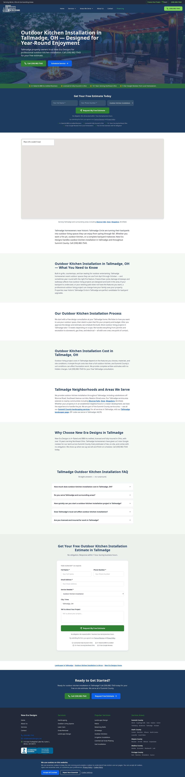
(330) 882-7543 (174, 9)
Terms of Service (99, 119)
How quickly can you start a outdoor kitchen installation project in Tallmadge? (87, 503)
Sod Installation (100, 744)
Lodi (154, 748)
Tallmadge (149, 726)
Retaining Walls (100, 727)
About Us (100, 9)
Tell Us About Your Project (70, 609)
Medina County (137, 746)
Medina (133, 748)
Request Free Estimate (104, 696)
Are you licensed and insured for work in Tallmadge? (76, 520)
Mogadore (115, 222)
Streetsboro (145, 755)
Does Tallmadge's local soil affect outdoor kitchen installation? (81, 512)
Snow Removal (63, 730)
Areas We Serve (85, 9)
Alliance (146, 732)
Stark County (136, 730)
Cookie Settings (86, 772)
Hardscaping (62, 720)
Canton (133, 732)
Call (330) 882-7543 (35, 63)
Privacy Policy (111, 119)
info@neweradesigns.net (33, 738)
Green (158, 723)
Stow (109, 222)
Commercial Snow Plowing (104, 741)
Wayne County (136, 739)
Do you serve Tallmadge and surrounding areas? (74, 495)
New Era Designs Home (113, 665)
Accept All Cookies (50, 772)
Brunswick (140, 748)
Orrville (140, 742)
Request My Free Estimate (94, 110)
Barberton (142, 726)
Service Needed (67, 590)
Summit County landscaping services (74, 409)
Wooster (134, 742)
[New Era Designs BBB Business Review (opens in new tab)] (37, 751)
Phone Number (100, 570)
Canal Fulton (142, 735)
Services (71, 9)
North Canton (154, 732)
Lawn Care (61, 727)
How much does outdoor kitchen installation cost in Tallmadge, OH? (83, 487)
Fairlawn (156, 726)
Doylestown (152, 742)
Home (62, 9)
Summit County (137, 720)
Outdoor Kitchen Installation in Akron (89, 665)
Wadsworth (148, 748)
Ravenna (138, 755)
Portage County (137, 752)
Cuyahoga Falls (140, 723)
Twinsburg (134, 726)
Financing (120, 9)
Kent (132, 755)
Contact (110, 9)
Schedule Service (58, 63)
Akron (133, 723)
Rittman (145, 742)
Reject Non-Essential (70, 772)
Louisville (134, 735)
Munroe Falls (101, 222)
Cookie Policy (98, 767)
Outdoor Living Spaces (66, 724)
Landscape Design (64, 734)
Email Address (67, 580)
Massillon (140, 732)
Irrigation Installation (102, 737)
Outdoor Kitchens (101, 734)
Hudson (153, 723)
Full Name (65, 570)
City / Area (65, 599)
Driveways (98, 730)
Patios (97, 724)
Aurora (152, 755)
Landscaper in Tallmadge (64, 665)
